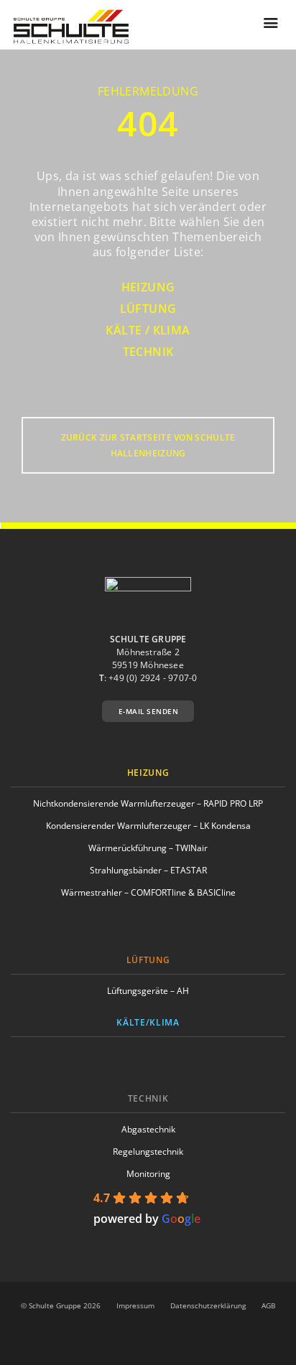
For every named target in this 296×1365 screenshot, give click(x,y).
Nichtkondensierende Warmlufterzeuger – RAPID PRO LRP (148, 803)
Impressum (135, 1305)
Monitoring (148, 1174)
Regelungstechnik (148, 1151)
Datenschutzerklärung (208, 1305)
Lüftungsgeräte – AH (148, 991)
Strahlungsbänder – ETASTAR (148, 870)
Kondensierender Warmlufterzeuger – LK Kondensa (148, 826)
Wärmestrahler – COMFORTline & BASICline (148, 892)
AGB (268, 1305)
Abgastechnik (148, 1129)
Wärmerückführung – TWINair (148, 848)
